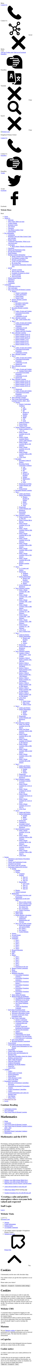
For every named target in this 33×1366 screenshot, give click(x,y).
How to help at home (25, 902)
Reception (15, 301)
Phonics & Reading (26, 413)
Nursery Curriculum (21, 293)
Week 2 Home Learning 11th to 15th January (25, 555)
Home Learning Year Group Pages (22, 256)
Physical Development (21, 1029)
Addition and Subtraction (23, 917)
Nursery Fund (19, 298)
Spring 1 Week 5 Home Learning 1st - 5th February (25, 679)
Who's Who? (12, 1097)
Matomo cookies (10, 1330)
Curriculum (11, 245)
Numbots (14, 971)
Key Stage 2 (22, 930)
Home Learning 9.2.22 (22, 342)
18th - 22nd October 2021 (22, 319)
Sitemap (6, 1222)
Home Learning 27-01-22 (22, 384)
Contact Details (12, 223)
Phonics (21, 699)
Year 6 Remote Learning (19, 397)
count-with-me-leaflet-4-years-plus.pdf (15, 1186)
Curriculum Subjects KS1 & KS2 (17, 867)
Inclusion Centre (13, 225)
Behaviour (11, 281)
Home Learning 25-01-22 (22, 381)
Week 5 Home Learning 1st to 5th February (24, 448)
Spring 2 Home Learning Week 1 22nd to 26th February (25, 438)
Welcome (10, 220)
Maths (24, 417)
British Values (12, 240)
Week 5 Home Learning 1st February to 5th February (25, 740)
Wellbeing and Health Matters (16, 1064)
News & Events (16, 276)
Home (6, 216)
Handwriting (22, 882)
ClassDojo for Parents (14, 864)
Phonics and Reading (26, 579)
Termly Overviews (24, 910)
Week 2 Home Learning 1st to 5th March (24, 434)
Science (25, 503)
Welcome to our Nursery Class (20, 1011)
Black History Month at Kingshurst (22, 246)
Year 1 (13, 309)
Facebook (3, 190)
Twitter (3, 173)
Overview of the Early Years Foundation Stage (20, 1015)
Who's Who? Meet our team (16, 221)
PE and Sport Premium (14, 251)
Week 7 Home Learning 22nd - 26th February (25, 621)
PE (20, 721)
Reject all (3, 1285)
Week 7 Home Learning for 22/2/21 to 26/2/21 (25, 790)
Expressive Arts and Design (23, 1036)
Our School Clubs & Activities (17, 865)
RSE (13, 953)
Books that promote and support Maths (24, 926)
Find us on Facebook (20, 52)
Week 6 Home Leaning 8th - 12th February (24, 616)
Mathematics (26, 479)
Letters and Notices (21, 294)
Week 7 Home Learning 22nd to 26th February (25, 530)
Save (16, 1364)
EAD (24, 420)
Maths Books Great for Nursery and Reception (17, 1183)
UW (24, 419)
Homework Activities (25, 484)
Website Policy (8, 1226)
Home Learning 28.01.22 (22, 338)
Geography (26, 581)
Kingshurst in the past (21, 966)
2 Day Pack (22, 457)
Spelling (21, 875)
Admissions (11, 235)
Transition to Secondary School (24, 823)
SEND (10, 268)
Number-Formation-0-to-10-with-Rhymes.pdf (17, 1193)
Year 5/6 (25, 880)
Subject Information (25, 495)
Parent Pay (11, 1066)
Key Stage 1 (22, 928)
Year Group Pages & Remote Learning (19, 289)
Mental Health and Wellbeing (20, 996)
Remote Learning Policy (19, 260)
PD (24, 411)
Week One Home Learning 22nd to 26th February (25, 731)
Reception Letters (20, 304)
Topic (24, 505)
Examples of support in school (20, 273)
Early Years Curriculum (18, 1018)
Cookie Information (10, 1224)
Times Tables (19, 913)
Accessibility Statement (11, 1227)
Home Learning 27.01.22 (22, 336)
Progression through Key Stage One (25, 906)
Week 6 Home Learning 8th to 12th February (25, 443)
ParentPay (4, 54)
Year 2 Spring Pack (24, 631)
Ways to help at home (18, 271)
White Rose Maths (9, 1189)
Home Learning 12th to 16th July (25, 517)
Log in (6, 1101)
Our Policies (11, 1096)
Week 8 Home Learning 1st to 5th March (24, 525)
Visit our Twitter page (7, 52)
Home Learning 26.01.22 (22, 334)
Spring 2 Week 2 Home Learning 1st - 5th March (25, 664)
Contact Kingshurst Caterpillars (17, 1089)
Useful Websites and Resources (25, 509)
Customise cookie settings (22, 1285)
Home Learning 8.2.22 (22, 341)
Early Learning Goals (25, 903)
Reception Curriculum (21, 303)
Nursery (14, 291)
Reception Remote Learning (20, 308)
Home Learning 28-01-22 (22, 386)
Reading (17, 870)
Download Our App (10, 1099)
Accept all (11, 1285)
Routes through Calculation (23, 915)
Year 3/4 (25, 878)
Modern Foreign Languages (20, 968)
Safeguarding (12, 231)
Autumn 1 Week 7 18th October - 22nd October (25, 654)
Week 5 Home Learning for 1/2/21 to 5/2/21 (25, 800)
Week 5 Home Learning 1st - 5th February (24, 611)
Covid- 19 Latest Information (20, 261)
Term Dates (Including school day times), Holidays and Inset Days (20, 1057)
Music (13, 970)
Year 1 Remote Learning (19, 318)
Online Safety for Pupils (15, 1073)
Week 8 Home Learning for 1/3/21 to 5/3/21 (25, 785)
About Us (7, 218)
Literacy (25, 472)
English (25, 711)
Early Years (26, 883)
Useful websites (16, 274)
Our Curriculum (12, 288)
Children (6, 1069)
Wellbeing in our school (22, 1000)
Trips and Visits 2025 (14, 1061)
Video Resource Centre (15, 1078)
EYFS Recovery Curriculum (23, 1038)
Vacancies (11, 228)
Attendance (11, 279)
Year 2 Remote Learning (19, 333)
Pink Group (26, 703)
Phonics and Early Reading (23, 331)
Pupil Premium (12, 253)
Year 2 (13, 321)
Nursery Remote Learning (19, 299)
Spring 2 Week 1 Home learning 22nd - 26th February (25, 669)
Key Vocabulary (24, 908)
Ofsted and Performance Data (16, 250)
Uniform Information (14, 1063)
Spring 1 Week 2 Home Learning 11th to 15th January (25, 694)
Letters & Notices (24, 422)
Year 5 (13, 367)
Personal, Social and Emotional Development (22, 1027)
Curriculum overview (14, 286)
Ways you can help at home (23, 923)
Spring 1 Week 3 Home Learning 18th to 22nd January (25, 689)
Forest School (19, 296)
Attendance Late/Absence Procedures (19, 859)
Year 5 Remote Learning (19, 379)
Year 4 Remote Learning (19, 366)
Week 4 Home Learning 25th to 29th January (25, 453)
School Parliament (13, 1074)
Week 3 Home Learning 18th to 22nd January (25, 550)
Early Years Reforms (18, 1039)
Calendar (10, 860)
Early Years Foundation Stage (16, 1010)
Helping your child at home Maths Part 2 (16, 1182)
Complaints (11, 283)
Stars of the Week (13, 1079)
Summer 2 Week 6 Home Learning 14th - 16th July (25, 659)
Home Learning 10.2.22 (22, 344)
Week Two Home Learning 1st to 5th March (24, 726)
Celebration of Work (21, 352)
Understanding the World (22, 1034)
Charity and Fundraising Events (17, 862)
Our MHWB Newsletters (22, 998)
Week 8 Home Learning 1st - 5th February (24, 626)
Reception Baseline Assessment (21, 1041)
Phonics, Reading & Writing (26, 498)
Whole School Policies (14, 278)
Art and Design (16, 935)
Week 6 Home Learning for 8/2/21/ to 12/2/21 (25, 795)
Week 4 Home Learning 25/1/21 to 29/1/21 (25, 805)
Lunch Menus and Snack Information (19, 1044)
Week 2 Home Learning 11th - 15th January (25, 596)
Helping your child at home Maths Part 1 (16, 1180)
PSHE (13, 951)
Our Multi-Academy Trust (15, 230)
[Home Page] (5, 131)
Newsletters (11, 1049)
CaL (24, 407)
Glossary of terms (17, 269)
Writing (25, 415)
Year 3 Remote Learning (19, 354)
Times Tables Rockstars (18, 995)
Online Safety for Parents (15, 1051)
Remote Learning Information (16, 255)
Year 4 (13, 356)
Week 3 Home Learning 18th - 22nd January (25, 601)
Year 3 (13, 346)
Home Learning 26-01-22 (22, 382)
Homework (18, 364)
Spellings (25, 573)
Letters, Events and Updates (23, 311)
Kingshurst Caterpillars (11, 1081)
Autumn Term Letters (25, 371)
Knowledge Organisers (22, 512)
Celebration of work (21, 316)
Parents (6, 857)
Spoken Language (20, 892)
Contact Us (4, 5)
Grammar (22, 873)
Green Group (26, 701)
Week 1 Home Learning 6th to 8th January (24, 560)
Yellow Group (27, 704)
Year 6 (13, 387)
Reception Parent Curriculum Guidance (25, 464)
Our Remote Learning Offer (20, 258)
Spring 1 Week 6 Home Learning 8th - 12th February (25, 674)
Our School (11, 226)
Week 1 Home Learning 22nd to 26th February (25, 837)
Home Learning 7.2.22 (22, 339)
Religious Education (17, 973)
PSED (24, 409)
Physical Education (17, 950)
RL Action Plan (16, 263)
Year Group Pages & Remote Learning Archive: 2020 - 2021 (21, 400)
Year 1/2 (25, 877)
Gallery (10, 1071)
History (25, 583)
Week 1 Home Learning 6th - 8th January (24, 591)
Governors (11, 248)
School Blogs (12, 1076)
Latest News (11, 1068)
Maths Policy (19, 912)
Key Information (9, 233)
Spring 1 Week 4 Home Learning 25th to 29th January (25, 684)
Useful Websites (20, 329)
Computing (15, 937)
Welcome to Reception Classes (21, 1013)
